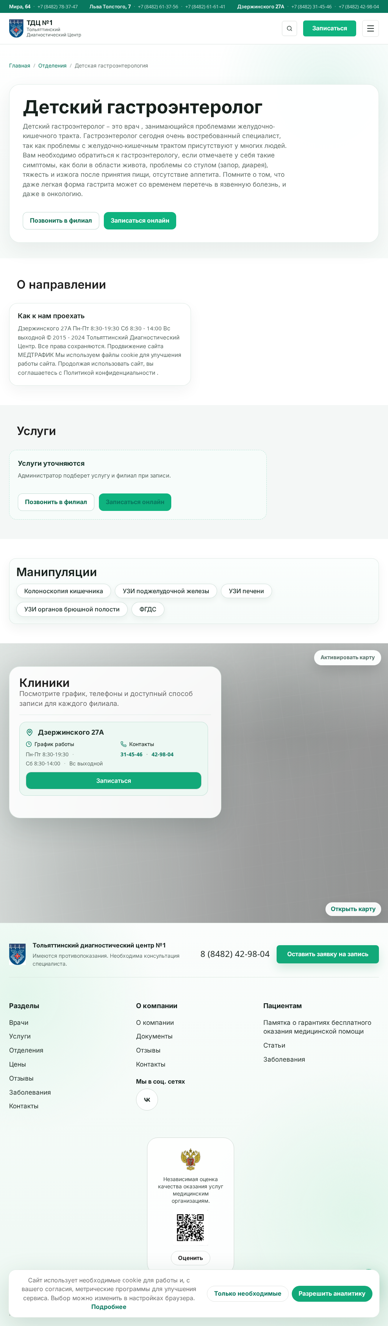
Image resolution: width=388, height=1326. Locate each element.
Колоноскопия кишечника (63, 591)
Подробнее (109, 1306)
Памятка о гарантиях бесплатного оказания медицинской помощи (317, 1027)
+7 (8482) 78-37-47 (58, 6)
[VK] (147, 1100)
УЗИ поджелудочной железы (166, 591)
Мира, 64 (19, 6)
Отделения (52, 65)
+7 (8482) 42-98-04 (359, 6)
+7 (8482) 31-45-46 (311, 6)
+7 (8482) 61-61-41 (205, 6)
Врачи (18, 1022)
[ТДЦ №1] (17, 954)
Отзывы (21, 1078)
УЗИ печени (246, 591)
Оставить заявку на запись (327, 954)
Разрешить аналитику (332, 1293)
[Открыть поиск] (289, 28)
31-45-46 (131, 754)
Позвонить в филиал (61, 220)
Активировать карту (348, 657)
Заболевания (30, 1092)
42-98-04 (163, 754)
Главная (19, 65)
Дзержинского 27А (260, 6)
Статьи (274, 1045)
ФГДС (147, 609)
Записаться (329, 28)
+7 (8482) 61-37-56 (158, 6)
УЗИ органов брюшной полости (72, 609)
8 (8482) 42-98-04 (235, 954)
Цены (17, 1064)
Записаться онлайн (140, 220)
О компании (155, 1022)
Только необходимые (248, 1293)
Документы (154, 1036)
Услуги (20, 1036)
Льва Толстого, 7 (110, 6)
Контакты (24, 1106)
